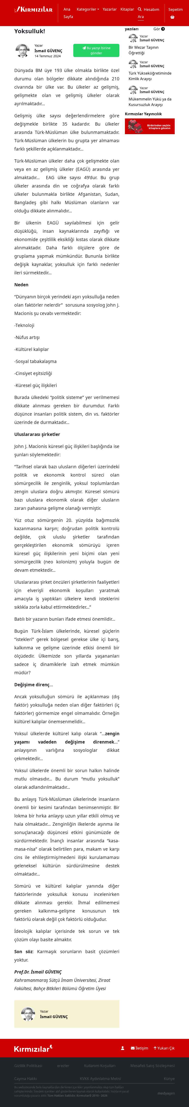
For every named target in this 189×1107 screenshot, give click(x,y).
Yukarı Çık (166, 1048)
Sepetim (175, 9)
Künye (169, 1078)
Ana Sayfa (68, 13)
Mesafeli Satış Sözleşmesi (152, 1065)
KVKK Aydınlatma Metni (100, 1078)
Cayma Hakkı (25, 1078)
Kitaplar (127, 9)
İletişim (141, 1048)
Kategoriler (86, 9)
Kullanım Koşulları (99, 1065)
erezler (63, 1065)
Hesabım (151, 9)
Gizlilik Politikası (28, 1065)
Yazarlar (110, 9)
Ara (141, 16)
